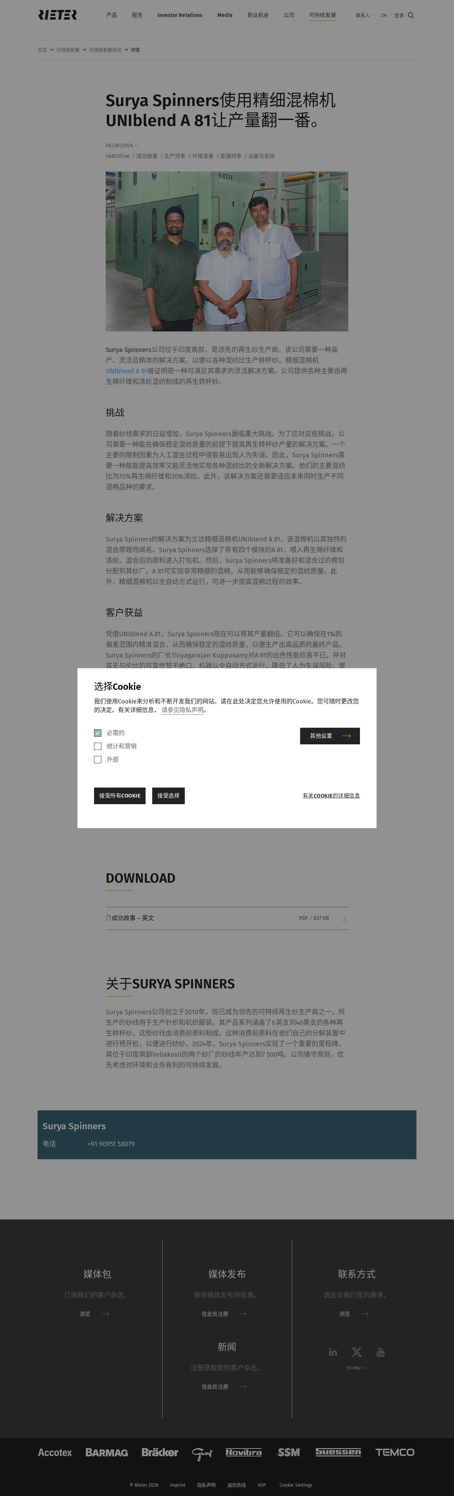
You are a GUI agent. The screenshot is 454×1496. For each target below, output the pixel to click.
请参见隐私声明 (182, 710)
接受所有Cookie (119, 796)
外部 (113, 759)
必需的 (116, 733)
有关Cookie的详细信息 (331, 796)
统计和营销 (122, 746)
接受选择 (168, 796)
